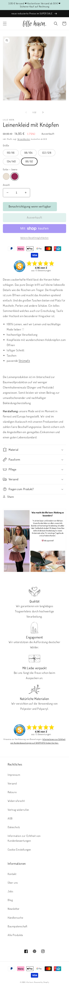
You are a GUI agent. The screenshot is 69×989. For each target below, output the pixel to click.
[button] (5, 23)
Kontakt (12, 874)
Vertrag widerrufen (18, 809)
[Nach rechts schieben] (43, 112)
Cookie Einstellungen (19, 849)
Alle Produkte (15, 935)
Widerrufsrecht (16, 800)
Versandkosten (23, 139)
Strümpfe (24, 361)
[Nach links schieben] (26, 112)
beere (14, 176)
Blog (10, 900)
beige (6, 176)
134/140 (11, 161)
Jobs (10, 891)
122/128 (46, 152)
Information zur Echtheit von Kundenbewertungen (24, 838)
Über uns (13, 882)
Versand (12, 783)
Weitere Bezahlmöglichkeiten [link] (34, 237)
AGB (10, 818)
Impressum (14, 774)
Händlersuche (15, 917)
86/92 (29, 161)
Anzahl (6, 184)
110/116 (11, 152)
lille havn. (30, 982)
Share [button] (10, 496)
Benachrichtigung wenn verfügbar (30, 206)
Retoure (12, 792)
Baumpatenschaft (17, 926)
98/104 (28, 152)
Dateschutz (14, 827)
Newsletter (14, 908)
